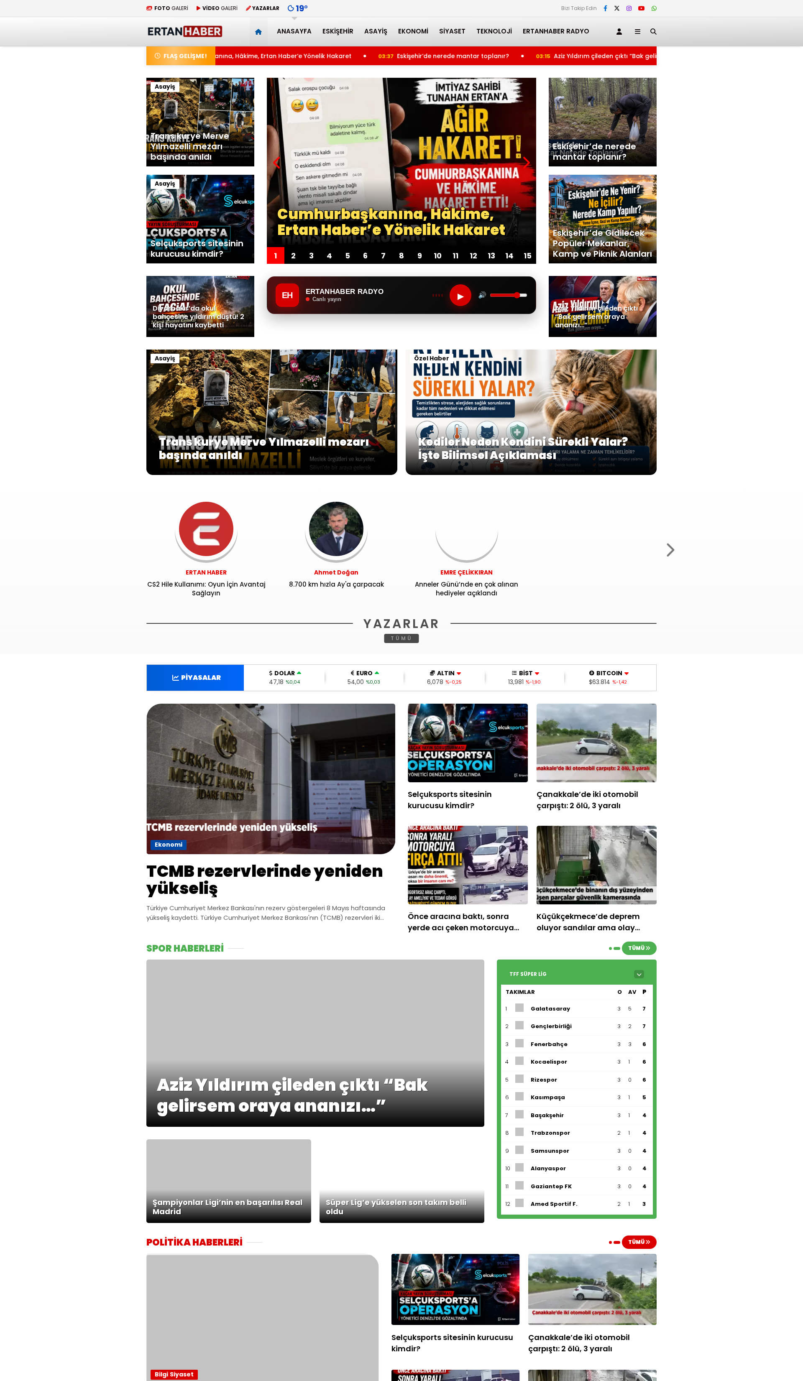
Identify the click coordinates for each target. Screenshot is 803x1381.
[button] (260, 31)
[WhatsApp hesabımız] (654, 8)
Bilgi (161, 1374)
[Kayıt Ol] (620, 31)
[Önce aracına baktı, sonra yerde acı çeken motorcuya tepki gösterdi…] (468, 865)
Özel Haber (431, 358)
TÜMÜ (402, 638)
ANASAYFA (294, 31)
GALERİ (171, 8)
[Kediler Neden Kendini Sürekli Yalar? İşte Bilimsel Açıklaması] (531, 473)
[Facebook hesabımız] (605, 8)
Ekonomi (413, 31)
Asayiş (375, 31)
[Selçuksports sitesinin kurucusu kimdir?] (468, 743)
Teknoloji (494, 31)
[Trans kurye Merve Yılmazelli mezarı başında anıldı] (271, 473)
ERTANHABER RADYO (556, 31)
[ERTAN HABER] (184, 34)
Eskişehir (337, 31)
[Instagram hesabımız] (629, 8)
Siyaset (452, 31)
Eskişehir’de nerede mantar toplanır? (344, 56)
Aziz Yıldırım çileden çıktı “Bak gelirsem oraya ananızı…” (529, 56)
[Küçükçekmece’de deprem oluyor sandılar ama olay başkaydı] (597, 865)
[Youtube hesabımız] (641, 8)
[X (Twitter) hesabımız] (617, 8)
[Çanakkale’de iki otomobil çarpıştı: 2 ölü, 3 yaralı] (597, 743)
